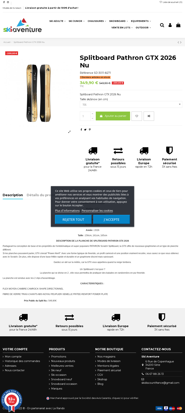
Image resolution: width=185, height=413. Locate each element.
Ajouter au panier (115, 116)
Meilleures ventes (62, 365)
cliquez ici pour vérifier (125, 398)
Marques (56, 388)
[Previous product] (179, 42)
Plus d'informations (67, 210)
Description (13, 195)
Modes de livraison (12, 8)
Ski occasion (58, 374)
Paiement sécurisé (109, 370)
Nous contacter (15, 370)
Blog (100, 384)
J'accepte (111, 219)
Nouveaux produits (63, 361)
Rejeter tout (73, 219)
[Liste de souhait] (137, 116)
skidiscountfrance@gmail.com (160, 382)
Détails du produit (42, 195)
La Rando (59, 408)
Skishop (102, 379)
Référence (86, 72)
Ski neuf (56, 370)
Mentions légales (108, 365)
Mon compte (13, 356)
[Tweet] (85, 129)
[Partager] (81, 129)
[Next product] (181, 42)
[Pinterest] (90, 129)
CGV (100, 374)
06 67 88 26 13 (154, 374)
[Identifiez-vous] (170, 25)
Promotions (58, 356)
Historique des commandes (22, 361)
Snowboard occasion (64, 384)
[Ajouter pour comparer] (149, 116)
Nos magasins (106, 356)
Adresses (10, 365)
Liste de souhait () (172, 2)
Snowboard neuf (61, 379)
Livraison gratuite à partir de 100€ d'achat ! (51, 8)
